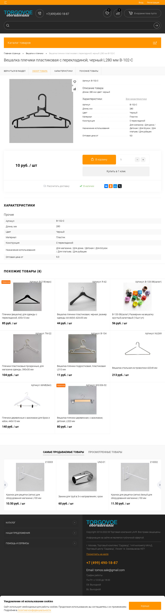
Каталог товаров (19, 42)
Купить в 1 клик (116, 171)
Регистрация (153, 2)
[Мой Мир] (115, 186)
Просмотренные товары (105, 452)
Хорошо (145, 606)
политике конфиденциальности (34, 610)
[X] (120, 186)
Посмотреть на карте (97, 554)
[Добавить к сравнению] (75, 89)
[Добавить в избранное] (75, 82)
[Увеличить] (41, 111)
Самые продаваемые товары (63, 452)
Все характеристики (136, 99)
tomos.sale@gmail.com (110, 570)
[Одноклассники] (111, 186)
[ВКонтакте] (106, 186)
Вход (141, 2)
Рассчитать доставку (58, 186)
